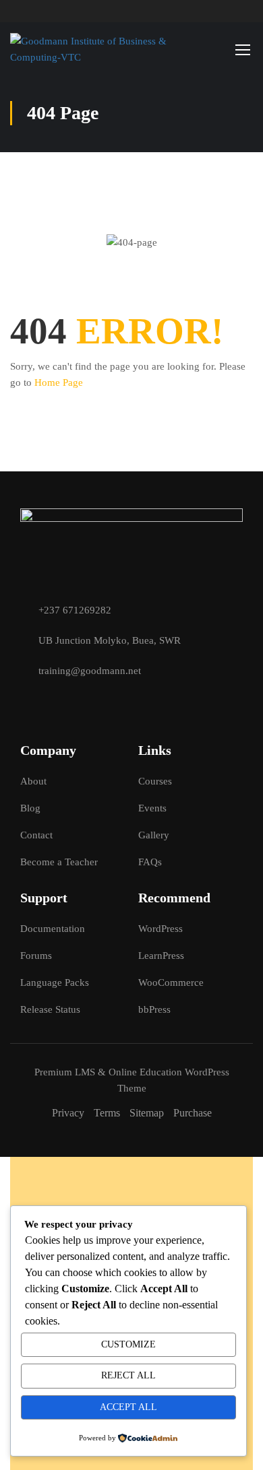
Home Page (58, 382)
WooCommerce (171, 982)
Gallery (153, 835)
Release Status (50, 1009)
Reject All (128, 1375)
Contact (36, 835)
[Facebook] (25, 704)
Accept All (128, 1407)
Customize (128, 1344)
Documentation (52, 928)
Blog (30, 808)
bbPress (154, 1009)
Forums (36, 955)
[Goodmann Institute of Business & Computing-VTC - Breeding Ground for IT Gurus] (95, 49)
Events (152, 808)
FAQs (150, 862)
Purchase (192, 1112)
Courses (155, 781)
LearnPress (161, 955)
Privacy (68, 1112)
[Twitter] (49, 704)
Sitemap (146, 1112)
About (33, 781)
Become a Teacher (59, 862)
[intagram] (72, 704)
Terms (107, 1112)
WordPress (160, 928)
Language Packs (54, 982)
